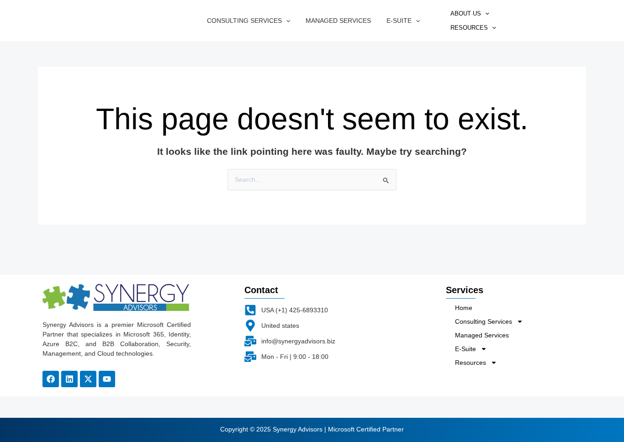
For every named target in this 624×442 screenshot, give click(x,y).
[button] (286, 20)
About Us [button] (465, 13)
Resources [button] (469, 27)
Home (463, 307)
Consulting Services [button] (244, 20)
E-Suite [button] (399, 20)
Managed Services (338, 20)
